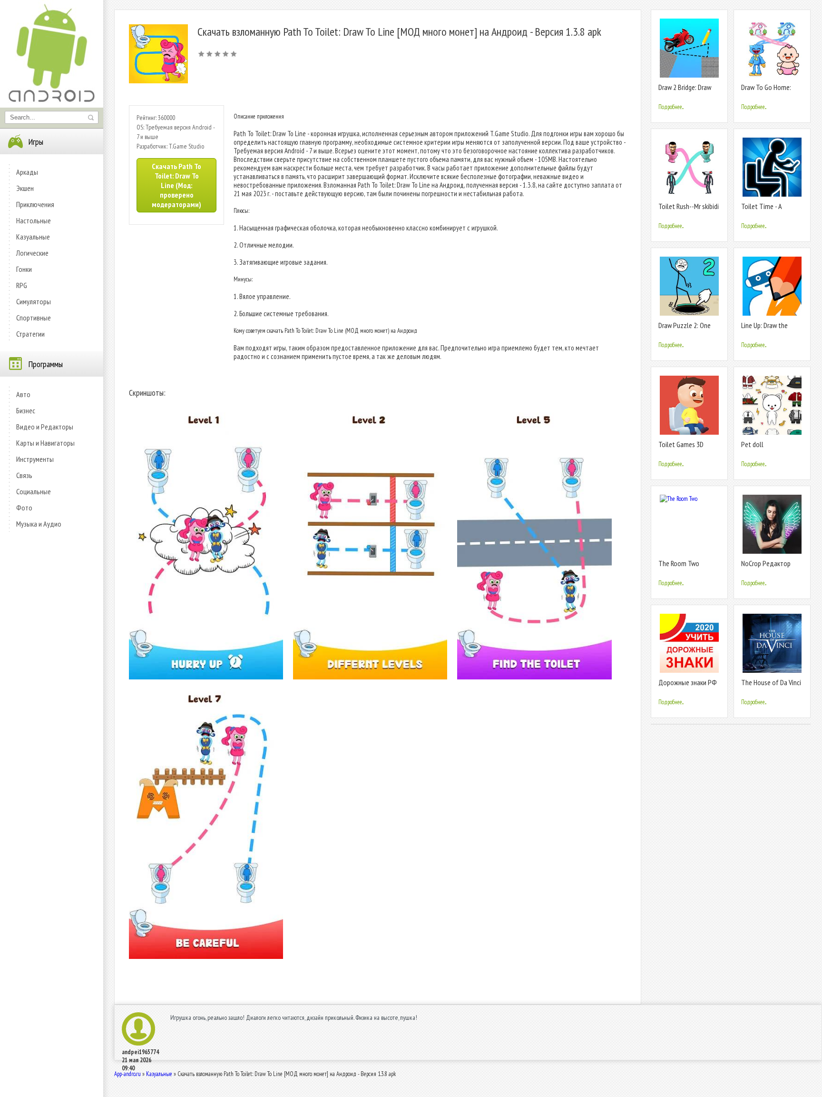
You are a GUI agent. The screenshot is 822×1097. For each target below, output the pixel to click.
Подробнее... (671, 107)
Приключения (35, 204)
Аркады (27, 172)
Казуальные (33, 236)
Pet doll (752, 444)
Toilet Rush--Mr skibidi (688, 206)
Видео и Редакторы (44, 426)
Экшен (25, 188)
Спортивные (33, 317)
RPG (21, 285)
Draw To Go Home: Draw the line (766, 91)
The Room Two (678, 563)
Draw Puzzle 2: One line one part (684, 329)
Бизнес (25, 410)
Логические (32, 253)
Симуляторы (33, 301)
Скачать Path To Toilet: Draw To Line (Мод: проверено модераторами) (176, 185)
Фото (24, 507)
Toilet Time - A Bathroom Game (763, 210)
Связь (24, 475)
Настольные (33, 220)
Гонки (24, 269)
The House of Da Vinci (771, 682)
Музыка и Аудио (38, 524)
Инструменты (35, 459)
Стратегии (30, 334)
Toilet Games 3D (681, 444)
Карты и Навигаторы (45, 443)
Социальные (33, 491)
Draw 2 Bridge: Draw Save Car (684, 91)
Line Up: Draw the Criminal (764, 329)
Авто (23, 394)
